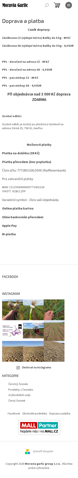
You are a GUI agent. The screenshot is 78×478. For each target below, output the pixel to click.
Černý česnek (16, 401)
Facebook (14, 414)
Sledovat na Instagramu (36, 367)
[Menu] (68, 5)
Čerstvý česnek (18, 384)
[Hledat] (47, 5)
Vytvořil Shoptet (43, 452)
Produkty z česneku (20, 390)
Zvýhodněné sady (19, 395)
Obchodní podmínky (34, 414)
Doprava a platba (59, 414)
